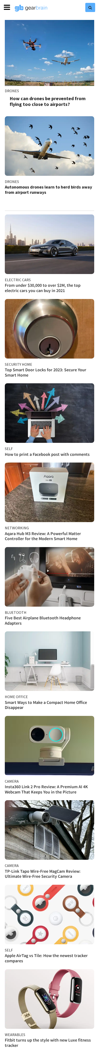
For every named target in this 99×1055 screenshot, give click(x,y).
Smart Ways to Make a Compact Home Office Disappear (46, 705)
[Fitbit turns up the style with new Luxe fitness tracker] (49, 999)
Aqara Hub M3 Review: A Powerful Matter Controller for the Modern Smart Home (43, 536)
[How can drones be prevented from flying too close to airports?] (49, 53)
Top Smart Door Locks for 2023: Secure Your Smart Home (45, 372)
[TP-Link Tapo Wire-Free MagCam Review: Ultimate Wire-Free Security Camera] (49, 830)
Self (9, 448)
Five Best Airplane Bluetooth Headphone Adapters (43, 620)
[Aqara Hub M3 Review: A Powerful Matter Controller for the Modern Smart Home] (49, 492)
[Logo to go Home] (31, 8)
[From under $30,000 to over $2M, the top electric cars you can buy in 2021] (49, 244)
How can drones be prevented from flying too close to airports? (48, 101)
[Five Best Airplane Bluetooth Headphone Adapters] (49, 577)
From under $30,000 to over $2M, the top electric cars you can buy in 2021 (42, 287)
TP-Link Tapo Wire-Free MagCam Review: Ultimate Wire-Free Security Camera (42, 873)
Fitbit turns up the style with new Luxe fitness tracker (48, 1042)
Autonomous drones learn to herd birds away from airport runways (48, 189)
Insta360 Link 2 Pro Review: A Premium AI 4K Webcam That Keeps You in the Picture (46, 789)
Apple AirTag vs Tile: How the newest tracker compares (46, 958)
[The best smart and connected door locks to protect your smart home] (49, 329)
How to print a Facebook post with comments (47, 454)
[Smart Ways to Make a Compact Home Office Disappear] (49, 661)
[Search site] (90, 7)
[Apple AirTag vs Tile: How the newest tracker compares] (49, 914)
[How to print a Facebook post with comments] (49, 413)
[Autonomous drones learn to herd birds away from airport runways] (49, 146)
